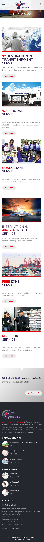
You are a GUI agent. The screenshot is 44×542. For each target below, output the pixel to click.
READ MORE (9, 76)
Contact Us (35, 393)
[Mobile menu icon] (3, 5)
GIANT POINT (26, 540)
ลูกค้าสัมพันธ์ (14, 482)
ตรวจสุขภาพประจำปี (17, 451)
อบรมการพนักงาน (16, 459)
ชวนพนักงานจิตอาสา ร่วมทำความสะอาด (23, 442)
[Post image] (5, 444)
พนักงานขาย (14, 474)
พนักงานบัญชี (14, 491)
